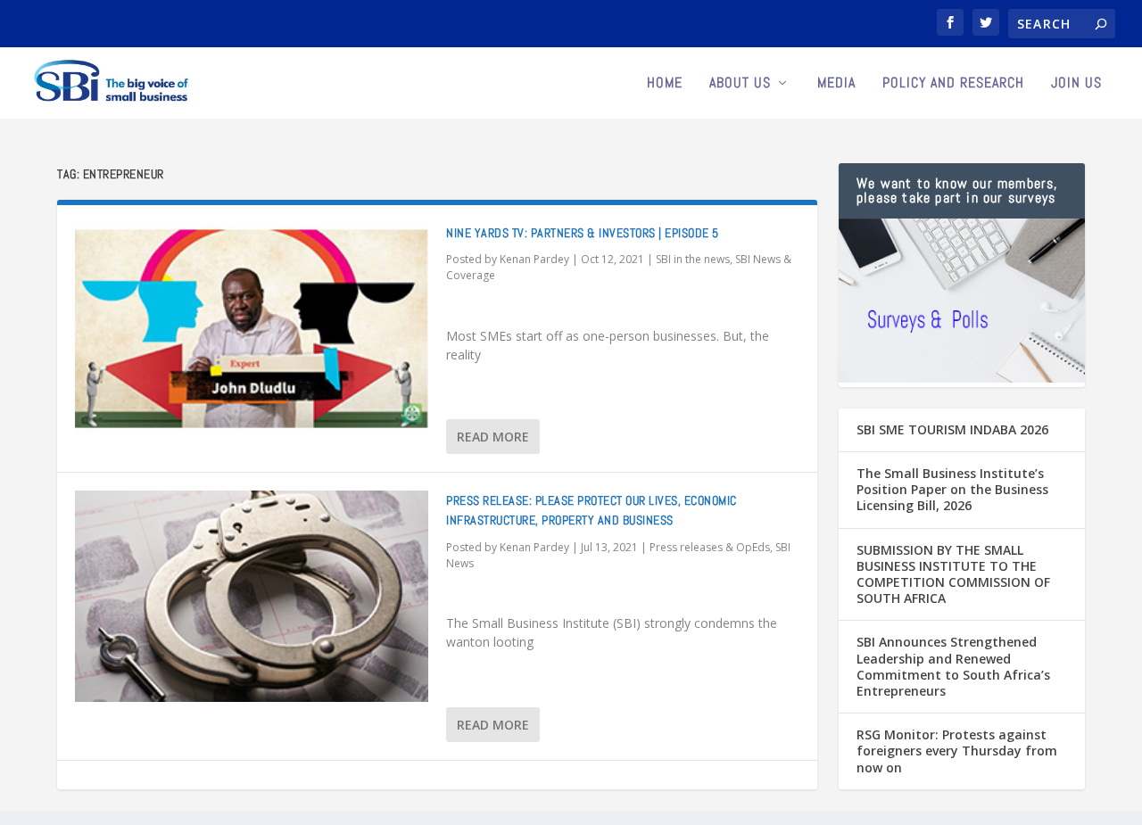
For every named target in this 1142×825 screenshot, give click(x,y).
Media (836, 84)
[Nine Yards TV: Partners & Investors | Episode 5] (251, 328)
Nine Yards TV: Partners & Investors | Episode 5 (582, 233)
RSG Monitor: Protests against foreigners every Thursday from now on (956, 750)
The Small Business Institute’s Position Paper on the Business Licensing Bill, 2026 (952, 489)
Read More (493, 436)
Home (665, 84)
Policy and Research (953, 84)
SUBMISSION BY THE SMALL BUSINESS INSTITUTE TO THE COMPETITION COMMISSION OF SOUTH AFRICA (953, 574)
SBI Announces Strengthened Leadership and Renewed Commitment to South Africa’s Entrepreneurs (953, 666)
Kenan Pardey (534, 259)
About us (740, 84)
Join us (1076, 84)
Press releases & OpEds (710, 547)
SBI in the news (693, 259)
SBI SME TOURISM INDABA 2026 (952, 429)
